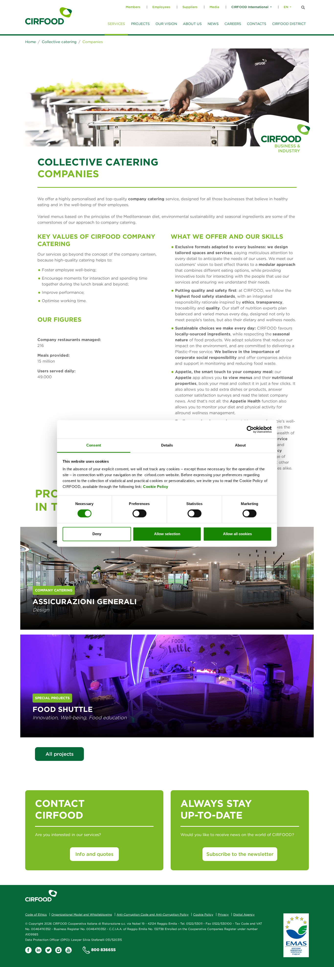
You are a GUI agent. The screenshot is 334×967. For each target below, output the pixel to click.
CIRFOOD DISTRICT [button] (289, 24)
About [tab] (240, 445)
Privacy (223, 914)
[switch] (139, 514)
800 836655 (103, 949)
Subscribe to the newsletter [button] (239, 854)
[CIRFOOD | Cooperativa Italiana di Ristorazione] (48, 15)
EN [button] (286, 7)
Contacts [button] (256, 24)
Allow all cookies (237, 534)
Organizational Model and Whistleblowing (81, 914)
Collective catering (59, 41)
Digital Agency (244, 914)
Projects (140, 24)
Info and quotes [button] (94, 854)
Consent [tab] (93, 445)
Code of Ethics (36, 914)
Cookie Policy (155, 486)
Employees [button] (161, 7)
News (213, 24)
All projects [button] (59, 754)
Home (30, 41)
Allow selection (167, 534)
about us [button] (192, 24)
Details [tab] (167, 445)
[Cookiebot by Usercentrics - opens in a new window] (250, 429)
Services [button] (116, 24)
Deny (96, 534)
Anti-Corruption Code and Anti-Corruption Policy (153, 914)
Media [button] (214, 7)
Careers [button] (232, 24)
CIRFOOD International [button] (249, 7)
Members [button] (133, 7)
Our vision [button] (166, 24)
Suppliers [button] (190, 7)
